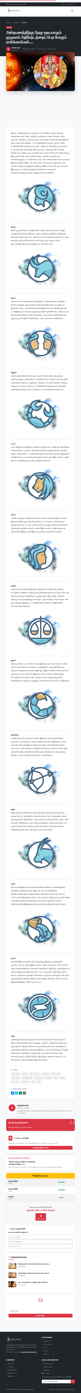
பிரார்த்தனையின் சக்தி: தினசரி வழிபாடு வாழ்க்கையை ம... (34, 1264)
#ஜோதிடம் (46, 1074)
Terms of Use (47, 1367)
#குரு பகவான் (36, 1082)
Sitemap (46, 1370)
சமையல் (45, 1348)
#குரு (56, 1078)
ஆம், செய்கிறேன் (15, 1237)
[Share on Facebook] (12, 1093)
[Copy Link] (24, 1093)
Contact (70, 4)
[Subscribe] (73, 1381)
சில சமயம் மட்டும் (15, 1246)
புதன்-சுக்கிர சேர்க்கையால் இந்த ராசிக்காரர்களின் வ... (33, 1282)
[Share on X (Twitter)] (16, 1093)
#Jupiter (49, 1078)
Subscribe (40, 1315)
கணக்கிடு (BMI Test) (40, 1148)
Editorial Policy (12, 1370)
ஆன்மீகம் (16, 22)
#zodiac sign (38, 1078)
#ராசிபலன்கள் (16, 1078)
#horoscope (56, 1074)
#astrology (16, 1074)
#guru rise (25, 1082)
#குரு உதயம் (15, 1082)
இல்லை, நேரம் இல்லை (16, 1241)
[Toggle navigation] (72, 10)
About (63, 4)
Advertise (11, 1376)
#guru (62, 1078)
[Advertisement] (40, 108)
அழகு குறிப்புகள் (48, 1344)
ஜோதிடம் (45, 1354)
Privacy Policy (48, 1364)
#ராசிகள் (25, 1074)
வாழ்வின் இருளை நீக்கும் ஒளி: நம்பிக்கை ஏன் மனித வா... (34, 1273)
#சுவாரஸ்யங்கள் (35, 1074)
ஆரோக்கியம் (47, 1341)
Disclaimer (11, 1373)
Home (8, 22)
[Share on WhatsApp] (20, 1093)
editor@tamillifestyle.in (29, 1352)
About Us (11, 1364)
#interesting (27, 1078)
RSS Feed (46, 1373)
